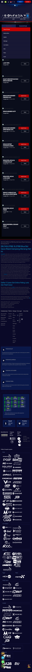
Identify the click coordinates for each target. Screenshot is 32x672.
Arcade (16, 17)
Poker (19, 17)
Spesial (4, 37)
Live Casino (5, 45)
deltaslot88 (20, 320)
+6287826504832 (20, 315)
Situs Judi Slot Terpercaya (3, 314)
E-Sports (21, 18)
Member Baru (6, 33)
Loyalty (9, 316)
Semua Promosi (8, 26)
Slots (4, 48)
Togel (8, 17)
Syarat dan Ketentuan (3, 324)
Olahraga (5, 17)
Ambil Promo (23, 95)
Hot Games (14, 314)
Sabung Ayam (24, 18)
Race (11, 17)
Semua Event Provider (23, 26)
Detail (25, 63)
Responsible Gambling (3, 318)
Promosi (27, 17)
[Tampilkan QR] (22, 319)
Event (4, 56)
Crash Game (13, 18)
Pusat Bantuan (4, 321)
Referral (10, 318)
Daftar (27, 1)
